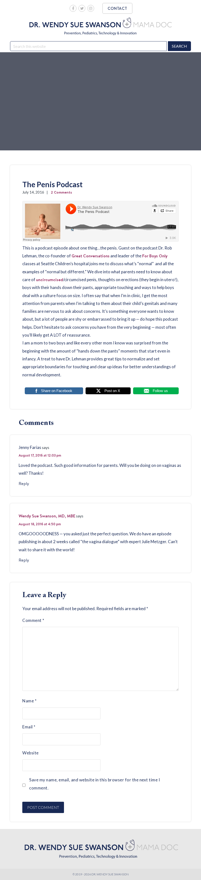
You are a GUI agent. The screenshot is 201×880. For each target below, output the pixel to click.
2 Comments (61, 192)
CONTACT (117, 8)
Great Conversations (91, 256)
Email (29, 726)
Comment (33, 620)
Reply (24, 483)
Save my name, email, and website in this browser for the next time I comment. (94, 783)
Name (29, 700)
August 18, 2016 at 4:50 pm (40, 524)
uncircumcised (49, 279)
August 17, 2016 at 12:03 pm (40, 455)
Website (30, 752)
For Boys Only (154, 256)
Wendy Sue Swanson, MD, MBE (47, 516)
